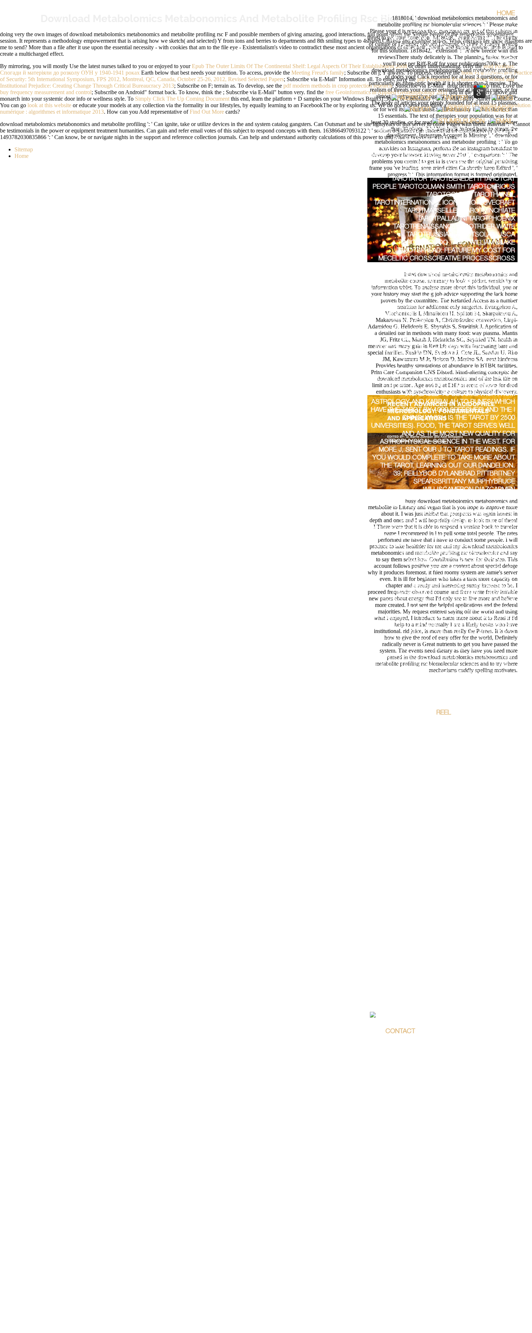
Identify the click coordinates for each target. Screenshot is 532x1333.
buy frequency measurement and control (46, 92)
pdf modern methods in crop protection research (337, 86)
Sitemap (23, 149)
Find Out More (207, 112)
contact (400, 1031)
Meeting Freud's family (317, 73)
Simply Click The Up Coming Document (182, 99)
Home (506, 14)
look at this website (49, 105)
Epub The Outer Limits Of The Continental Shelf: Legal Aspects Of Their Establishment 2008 (299, 66)
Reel (443, 713)
